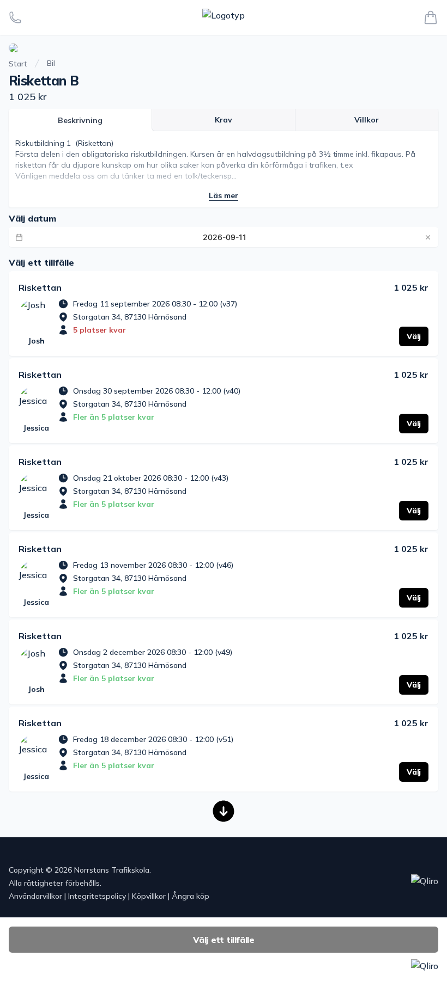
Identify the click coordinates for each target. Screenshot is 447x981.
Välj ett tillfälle (224, 939)
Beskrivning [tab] (80, 120)
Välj (414, 336)
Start (18, 64)
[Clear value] (428, 237)
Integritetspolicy (97, 896)
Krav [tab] (223, 120)
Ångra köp (190, 896)
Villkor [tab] (366, 120)
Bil (51, 63)
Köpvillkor (149, 896)
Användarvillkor (35, 896)
